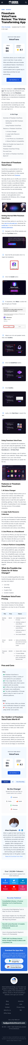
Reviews (8, 9)
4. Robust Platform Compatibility (15, 141)
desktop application (7, 227)
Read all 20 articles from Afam (14, 856)
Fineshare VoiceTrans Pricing (11, 148)
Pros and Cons (7, 151)
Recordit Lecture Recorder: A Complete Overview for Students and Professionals (13, 926)
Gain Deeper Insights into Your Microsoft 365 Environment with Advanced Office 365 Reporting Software (13, 917)
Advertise (20, 1001)
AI (12, 781)
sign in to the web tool (10, 223)
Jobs (20, 1004)
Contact (7, 1007)
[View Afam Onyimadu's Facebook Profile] (19, 830)
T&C (21, 1010)
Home (3, 9)
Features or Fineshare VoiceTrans (12, 128)
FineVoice (17, 175)
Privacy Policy (21, 1007)
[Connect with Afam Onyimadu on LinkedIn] (22, 830)
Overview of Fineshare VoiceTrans (12, 118)
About (7, 1004)
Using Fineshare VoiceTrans (13, 125)
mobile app (4, 225)
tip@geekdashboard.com (14, 1023)
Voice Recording (20, 781)
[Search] (25, 2)
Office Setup (7, 1013)
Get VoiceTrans (13, 79)
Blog (7, 1001)
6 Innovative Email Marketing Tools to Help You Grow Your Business (13, 910)
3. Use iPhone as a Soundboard (14, 138)
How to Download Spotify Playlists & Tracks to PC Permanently (12, 933)
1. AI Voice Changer (11, 131)
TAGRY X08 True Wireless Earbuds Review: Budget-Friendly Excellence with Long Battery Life (14, 940)
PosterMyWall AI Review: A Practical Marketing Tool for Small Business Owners (12, 903)
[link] (19, 830)
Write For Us (7, 1010)
